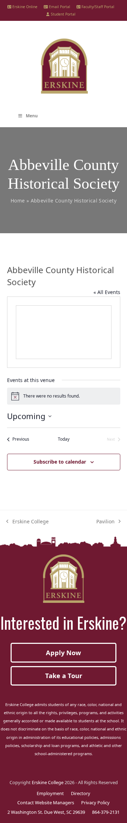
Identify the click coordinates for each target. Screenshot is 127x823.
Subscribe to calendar (60, 461)
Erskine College (27, 521)
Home (18, 200)
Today (63, 439)
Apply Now (63, 652)
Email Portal (59, 6)
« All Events (106, 292)
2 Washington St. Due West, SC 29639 (46, 812)
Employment (50, 793)
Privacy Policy (95, 802)
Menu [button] (32, 116)
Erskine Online (24, 6)
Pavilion (105, 521)
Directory (80, 793)
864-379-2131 (106, 812)
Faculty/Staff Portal (97, 6)
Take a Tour (63, 675)
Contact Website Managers (45, 802)
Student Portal (62, 14)
